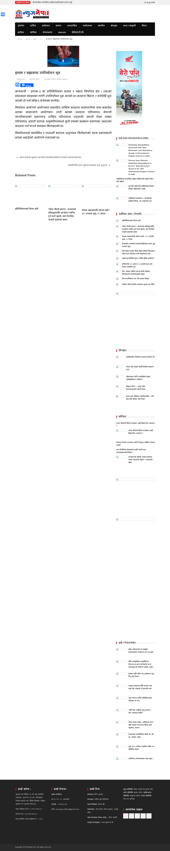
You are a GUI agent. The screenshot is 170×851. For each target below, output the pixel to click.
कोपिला (33, 32)
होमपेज (21, 25)
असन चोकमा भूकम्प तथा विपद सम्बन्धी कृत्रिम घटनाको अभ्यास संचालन (50, 157)
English (62, 32)
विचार (144, 25)
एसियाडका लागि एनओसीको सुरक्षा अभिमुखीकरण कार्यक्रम (138, 378)
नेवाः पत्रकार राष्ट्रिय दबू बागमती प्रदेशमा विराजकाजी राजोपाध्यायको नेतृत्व (136, 273)
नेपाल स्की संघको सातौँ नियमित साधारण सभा (140, 368)
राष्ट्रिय (33, 25)
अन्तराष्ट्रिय (72, 25)
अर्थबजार (46, 25)
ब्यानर (53, 79)
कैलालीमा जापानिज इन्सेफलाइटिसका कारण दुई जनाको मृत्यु (138, 245)
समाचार (64, 79)
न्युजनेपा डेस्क (34, 79)
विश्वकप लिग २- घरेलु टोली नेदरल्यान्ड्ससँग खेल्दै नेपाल (135, 388)
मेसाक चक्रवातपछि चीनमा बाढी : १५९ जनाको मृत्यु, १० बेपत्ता (96, 212)
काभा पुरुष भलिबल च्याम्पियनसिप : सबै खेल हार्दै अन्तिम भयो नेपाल (140, 398)
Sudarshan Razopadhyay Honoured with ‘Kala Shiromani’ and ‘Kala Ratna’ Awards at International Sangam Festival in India (140, 150)
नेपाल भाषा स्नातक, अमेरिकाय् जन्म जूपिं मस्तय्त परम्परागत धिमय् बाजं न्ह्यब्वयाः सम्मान (140, 725)
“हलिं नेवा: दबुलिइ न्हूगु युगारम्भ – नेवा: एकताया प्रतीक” (140, 711)
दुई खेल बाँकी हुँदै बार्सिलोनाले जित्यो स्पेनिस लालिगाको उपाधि (141, 188)
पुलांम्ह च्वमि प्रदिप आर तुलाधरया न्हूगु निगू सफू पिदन (141, 675)
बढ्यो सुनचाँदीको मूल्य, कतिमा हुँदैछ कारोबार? (138, 258)
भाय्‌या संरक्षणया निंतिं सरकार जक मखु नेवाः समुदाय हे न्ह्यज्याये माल (140, 687)
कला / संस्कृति (129, 25)
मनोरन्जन (87, 25)
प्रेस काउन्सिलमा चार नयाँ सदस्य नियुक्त (135, 279)
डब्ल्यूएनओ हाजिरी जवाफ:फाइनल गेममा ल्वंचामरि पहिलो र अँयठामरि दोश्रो (140, 459)
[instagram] (132, 2)
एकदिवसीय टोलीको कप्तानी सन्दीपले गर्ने (140, 357)
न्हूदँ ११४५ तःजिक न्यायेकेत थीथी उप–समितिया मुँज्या (141, 748)
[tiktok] (128, 2)
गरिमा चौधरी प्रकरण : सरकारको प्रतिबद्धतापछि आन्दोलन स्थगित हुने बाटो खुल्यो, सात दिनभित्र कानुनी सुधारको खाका (62, 214)
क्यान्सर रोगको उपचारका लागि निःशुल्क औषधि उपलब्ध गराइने (135, 444)
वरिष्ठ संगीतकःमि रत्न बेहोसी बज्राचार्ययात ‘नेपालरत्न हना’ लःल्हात (140, 651)
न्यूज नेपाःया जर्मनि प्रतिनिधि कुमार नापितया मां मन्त (140, 699)
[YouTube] (124, 2)
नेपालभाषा (47, 32)
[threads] (136, 2)
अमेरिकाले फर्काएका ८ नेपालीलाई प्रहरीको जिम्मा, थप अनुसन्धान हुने (139, 200)
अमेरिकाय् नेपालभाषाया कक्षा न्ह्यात (140, 759)
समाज (58, 25)
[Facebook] (120, 2)
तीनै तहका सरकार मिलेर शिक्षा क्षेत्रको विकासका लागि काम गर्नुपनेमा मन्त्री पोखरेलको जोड (138, 252)
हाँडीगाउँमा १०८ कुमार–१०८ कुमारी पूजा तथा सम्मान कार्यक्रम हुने (137, 265)
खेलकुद (114, 25)
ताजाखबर (47, 79)
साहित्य (21, 32)
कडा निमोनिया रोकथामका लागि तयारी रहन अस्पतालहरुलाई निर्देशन (131, 451)
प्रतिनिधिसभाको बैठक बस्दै (26, 209)
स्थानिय (101, 25)
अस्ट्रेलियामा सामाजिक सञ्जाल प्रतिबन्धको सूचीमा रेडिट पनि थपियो (134, 180)
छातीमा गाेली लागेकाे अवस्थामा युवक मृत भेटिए (138, 284)
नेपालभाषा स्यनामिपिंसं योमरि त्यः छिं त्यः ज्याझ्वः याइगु (140, 736)
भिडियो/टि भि (77, 32)
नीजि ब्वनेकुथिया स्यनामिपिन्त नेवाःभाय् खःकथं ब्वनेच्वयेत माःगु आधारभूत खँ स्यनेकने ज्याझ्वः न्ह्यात (140, 664)
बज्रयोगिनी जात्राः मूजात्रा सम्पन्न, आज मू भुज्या (87, 165)
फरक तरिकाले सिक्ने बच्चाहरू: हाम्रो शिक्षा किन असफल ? (135, 425)
